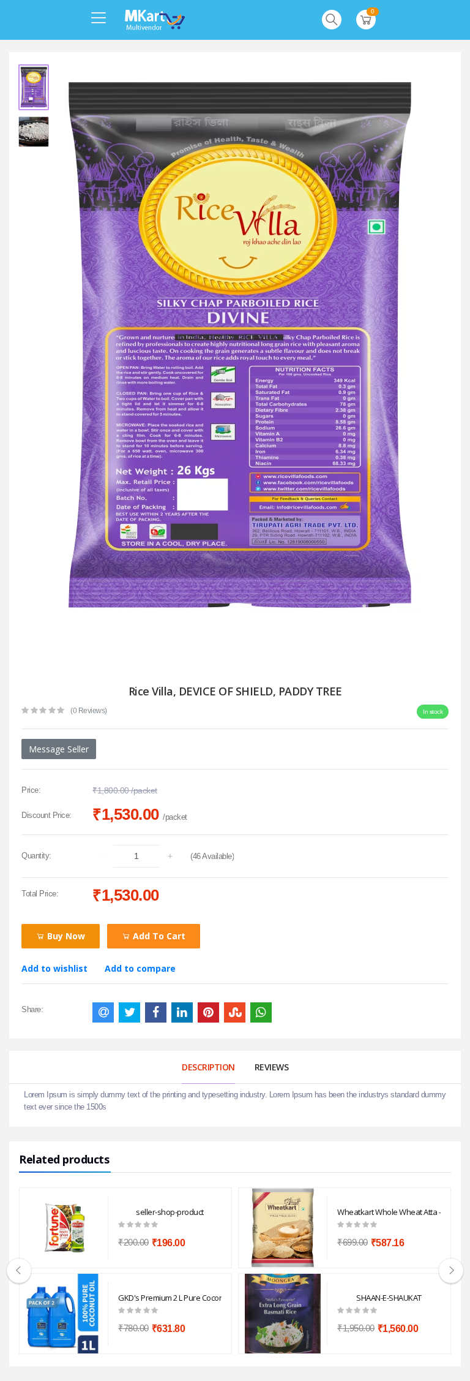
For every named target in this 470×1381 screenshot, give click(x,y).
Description (208, 1067)
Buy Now (65, 936)
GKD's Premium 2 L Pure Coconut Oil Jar (170, 1297)
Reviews (272, 1067)
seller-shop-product (170, 1211)
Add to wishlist (54, 968)
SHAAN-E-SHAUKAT (389, 1297)
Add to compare (140, 968)
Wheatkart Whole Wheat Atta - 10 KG (389, 1211)
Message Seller (59, 749)
